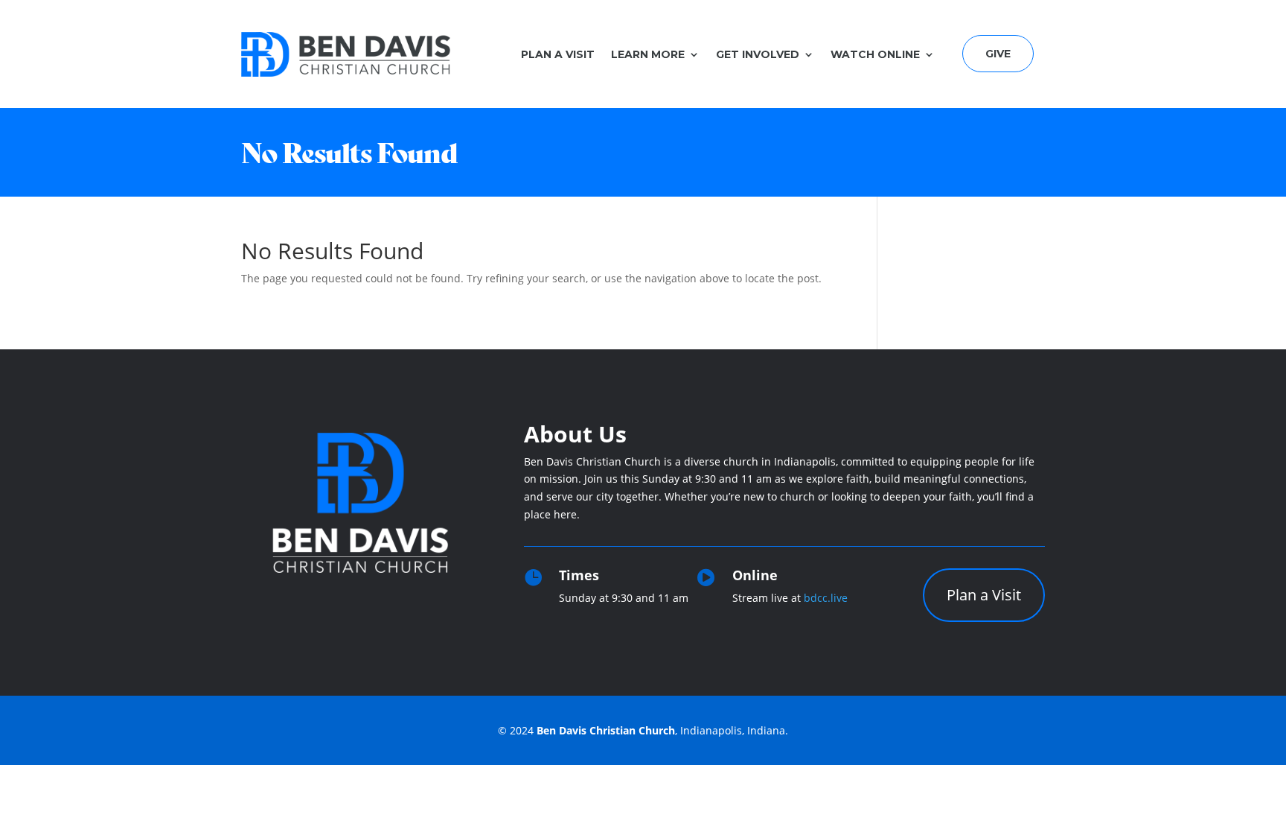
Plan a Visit (558, 54)
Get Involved (757, 54)
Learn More (648, 54)
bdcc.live (826, 598)
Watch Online (875, 54)
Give (998, 53)
